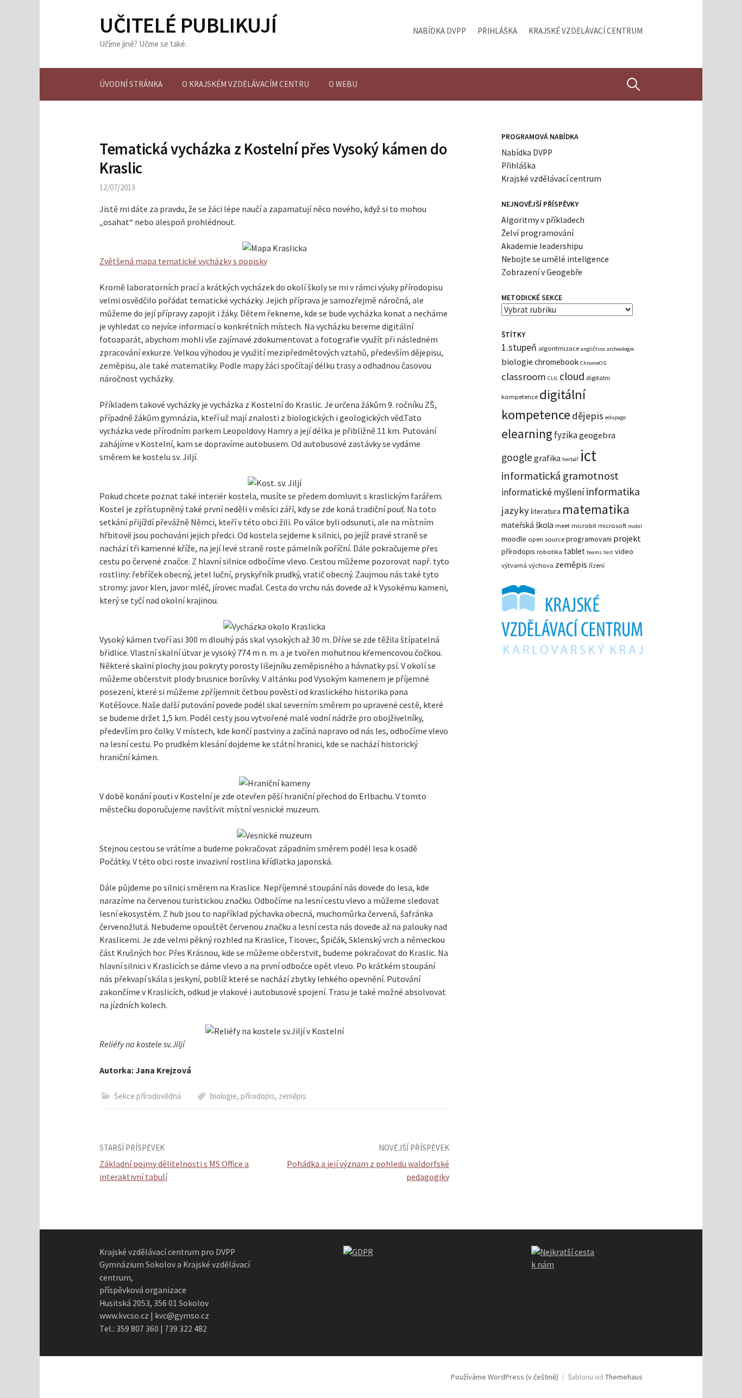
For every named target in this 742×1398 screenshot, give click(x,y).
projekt (627, 538)
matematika (596, 509)
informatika (613, 491)
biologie (223, 1096)
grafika (547, 457)
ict (588, 455)
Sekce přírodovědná (147, 1096)
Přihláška (497, 31)
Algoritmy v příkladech (542, 220)
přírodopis (258, 1096)
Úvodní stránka (130, 84)
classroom (523, 376)
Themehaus (624, 1377)
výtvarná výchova (527, 565)
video (624, 551)
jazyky (515, 510)
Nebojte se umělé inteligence (555, 259)
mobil (635, 526)
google (516, 457)
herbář (570, 459)
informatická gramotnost (560, 476)
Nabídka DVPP (439, 31)
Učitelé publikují (187, 25)
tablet (574, 551)
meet (562, 525)
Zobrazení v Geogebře (541, 272)
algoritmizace (558, 348)
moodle (513, 539)
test (608, 552)
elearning (526, 434)
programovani (589, 539)
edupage (615, 417)
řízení (597, 565)
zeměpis (292, 1096)
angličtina (593, 348)
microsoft (612, 525)
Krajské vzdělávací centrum (586, 31)
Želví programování (537, 233)
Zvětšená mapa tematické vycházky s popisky (183, 261)
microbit (583, 525)
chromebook (556, 362)
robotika (549, 552)
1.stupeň (519, 347)
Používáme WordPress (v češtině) (504, 1377)
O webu (343, 84)
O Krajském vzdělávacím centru (245, 84)
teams (594, 552)
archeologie (620, 348)
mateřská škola (527, 525)
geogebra (597, 435)
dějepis (587, 415)
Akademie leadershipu (542, 246)
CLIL (553, 378)
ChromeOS (593, 362)
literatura (546, 511)
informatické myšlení (542, 492)
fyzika (565, 435)
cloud (571, 376)
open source (546, 539)
